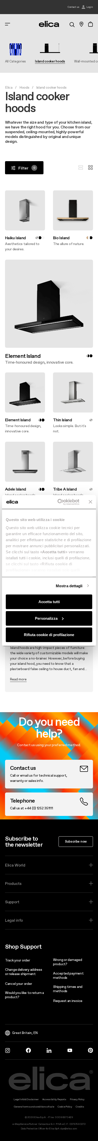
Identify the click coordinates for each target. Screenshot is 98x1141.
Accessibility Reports (54, 1099)
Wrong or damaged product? (67, 961)
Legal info (14, 920)
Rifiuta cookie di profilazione (49, 635)
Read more (18, 679)
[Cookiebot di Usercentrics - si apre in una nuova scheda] (59, 502)
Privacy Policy (77, 1099)
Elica (9, 87)
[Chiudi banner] (90, 502)
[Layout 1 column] (80, 167)
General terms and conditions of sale (34, 1106)
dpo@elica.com (68, 1128)
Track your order (17, 960)
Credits (80, 1106)
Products (13, 883)
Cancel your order (18, 983)
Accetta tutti (49, 602)
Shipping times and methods (67, 988)
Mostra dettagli (69, 585)
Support (12, 902)
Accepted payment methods (68, 975)
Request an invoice (67, 1000)
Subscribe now (76, 841)
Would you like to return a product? (24, 994)
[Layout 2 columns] (90, 167)
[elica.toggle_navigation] (7, 24)
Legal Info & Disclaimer (26, 1099)
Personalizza (46, 618)
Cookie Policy (65, 1106)
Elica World (15, 865)
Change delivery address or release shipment (23, 971)
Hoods (24, 87)
